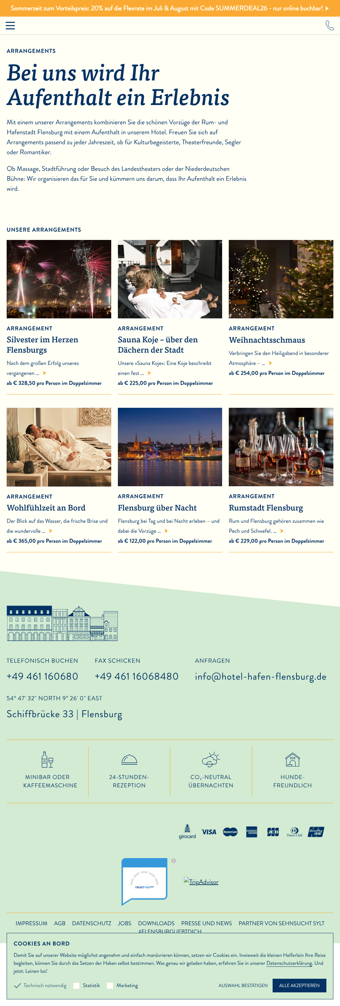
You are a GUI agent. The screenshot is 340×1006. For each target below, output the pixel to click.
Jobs (124, 924)
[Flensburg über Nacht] (170, 481)
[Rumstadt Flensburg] (281, 481)
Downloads (156, 924)
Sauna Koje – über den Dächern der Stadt (158, 340)
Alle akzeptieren (299, 985)
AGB (59, 924)
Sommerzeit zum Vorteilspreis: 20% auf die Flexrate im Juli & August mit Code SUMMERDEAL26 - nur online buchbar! (167, 8)
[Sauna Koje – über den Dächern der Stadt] (170, 313)
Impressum (31, 924)
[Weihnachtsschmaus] (281, 313)
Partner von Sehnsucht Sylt (281, 924)
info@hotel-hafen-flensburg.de (261, 676)
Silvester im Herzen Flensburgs (42, 340)
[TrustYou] (151, 882)
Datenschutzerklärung (289, 963)
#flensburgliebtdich (170, 932)
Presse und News (206, 924)
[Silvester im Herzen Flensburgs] (59, 313)
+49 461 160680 (43, 676)
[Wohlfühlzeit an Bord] (59, 481)
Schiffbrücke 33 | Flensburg (65, 708)
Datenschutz (91, 924)
